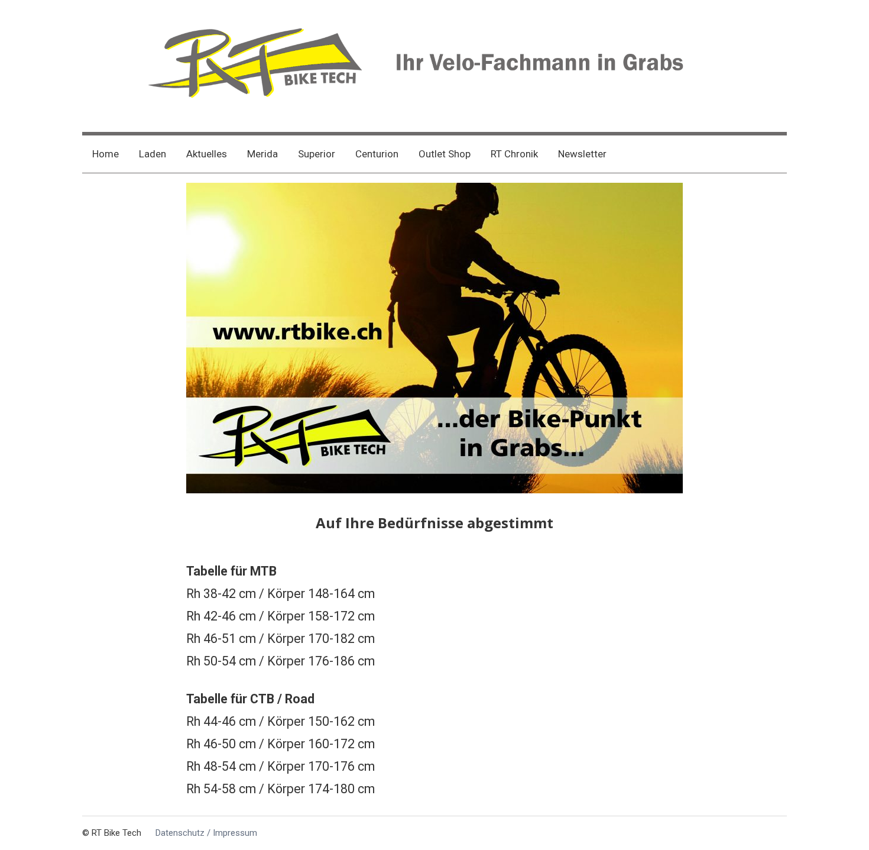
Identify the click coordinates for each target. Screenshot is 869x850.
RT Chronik (514, 154)
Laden (152, 154)
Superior (316, 154)
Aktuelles (206, 154)
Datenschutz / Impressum (206, 833)
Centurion (376, 154)
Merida (262, 154)
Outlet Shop (445, 154)
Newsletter (582, 154)
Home (105, 154)
